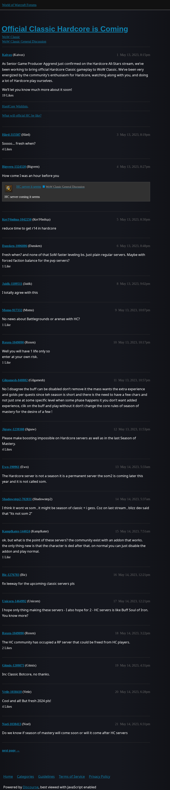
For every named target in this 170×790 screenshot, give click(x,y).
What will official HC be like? (21, 115)
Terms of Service (72, 776)
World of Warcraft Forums (19, 5)
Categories (25, 776)
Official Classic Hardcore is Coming (65, 29)
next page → (11, 750)
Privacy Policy (99, 776)
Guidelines (46, 776)
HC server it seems (28, 186)
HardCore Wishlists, (15, 106)
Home (8, 776)
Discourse (31, 787)
